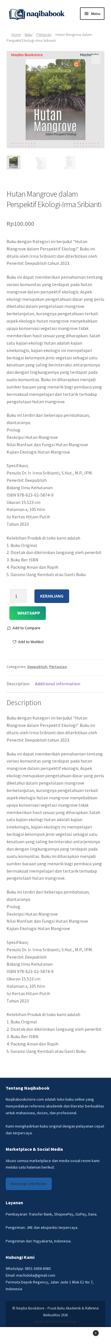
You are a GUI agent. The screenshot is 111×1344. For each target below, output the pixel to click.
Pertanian (44, 34)
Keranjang (51, 596)
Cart (85, 1331)
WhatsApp (28, 613)
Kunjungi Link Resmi (29, 1183)
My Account (18, 1335)
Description (18, 683)
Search (55, 1335)
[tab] (18, 684)
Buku (28, 34)
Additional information (57, 683)
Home (16, 34)
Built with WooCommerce (55, 1321)
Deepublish (37, 666)
